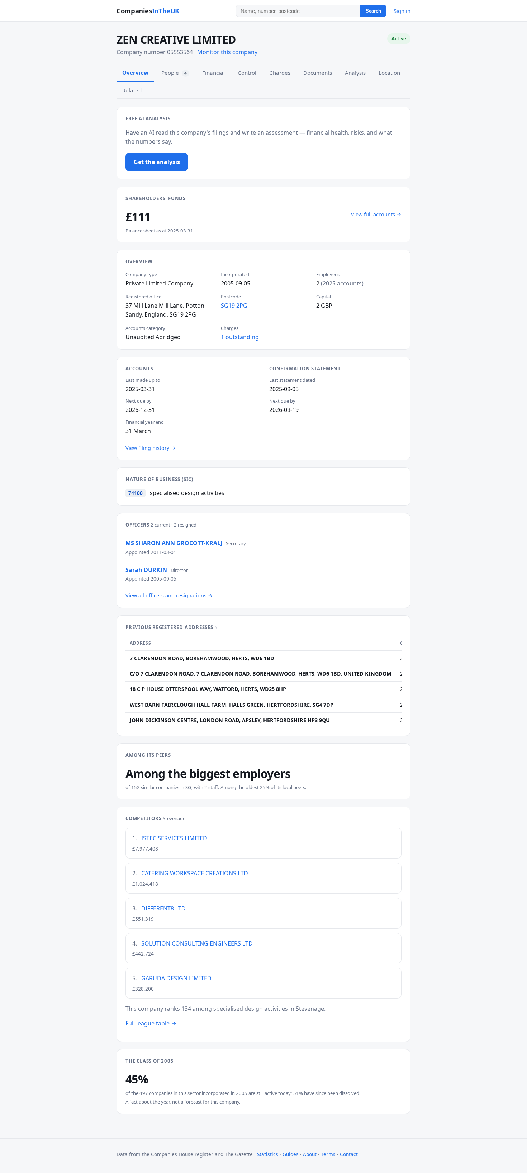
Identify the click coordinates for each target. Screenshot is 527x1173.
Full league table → (150, 1023)
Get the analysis (157, 162)
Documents (317, 72)
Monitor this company (227, 52)
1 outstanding (240, 337)
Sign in (402, 10)
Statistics (267, 1154)
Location (389, 72)
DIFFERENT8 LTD (163, 908)
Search (373, 11)
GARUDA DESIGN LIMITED (176, 978)
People (174, 72)
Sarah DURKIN (146, 570)
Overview (135, 72)
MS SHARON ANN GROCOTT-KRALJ (173, 543)
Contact (349, 1154)
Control (247, 72)
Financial (213, 72)
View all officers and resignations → (169, 595)
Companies (148, 10)
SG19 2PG (234, 305)
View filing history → (150, 447)
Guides (291, 1154)
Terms (328, 1154)
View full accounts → (376, 214)
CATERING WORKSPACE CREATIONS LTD (194, 873)
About (310, 1154)
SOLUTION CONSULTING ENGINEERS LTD (197, 943)
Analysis (355, 72)
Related (132, 90)
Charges (279, 72)
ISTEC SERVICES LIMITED (174, 838)
